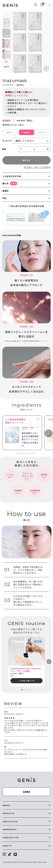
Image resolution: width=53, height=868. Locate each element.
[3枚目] (22, 453)
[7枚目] (30, 453)
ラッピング (7, 140)
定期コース (10, 132)
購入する (26, 160)
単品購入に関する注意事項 (37, 167)
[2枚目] (20, 453)
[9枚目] (34, 453)
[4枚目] (24, 453)
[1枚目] (18, 453)
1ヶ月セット (43, 132)
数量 (4, 149)
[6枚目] (28, 453)
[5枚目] (26, 453)
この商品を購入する (26, 680)
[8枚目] (32, 453)
